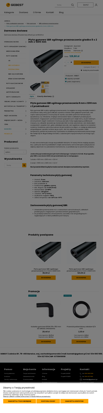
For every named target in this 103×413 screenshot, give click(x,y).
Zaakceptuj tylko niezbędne (19, 401)
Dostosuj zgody (48, 401)
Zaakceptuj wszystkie (74, 401)
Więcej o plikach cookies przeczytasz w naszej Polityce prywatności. (27, 396)
